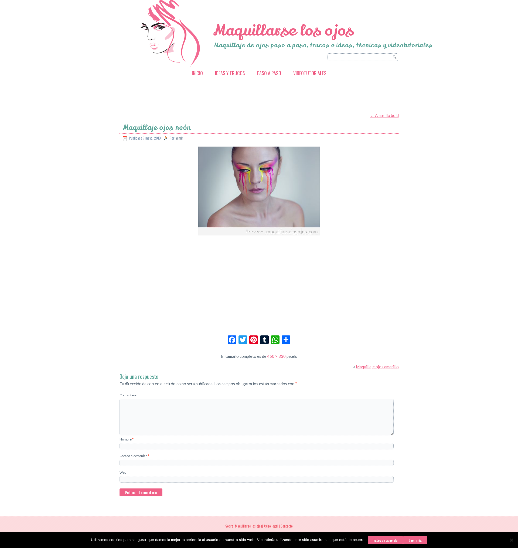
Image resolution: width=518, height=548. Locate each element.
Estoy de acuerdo (385, 540)
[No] (511, 540)
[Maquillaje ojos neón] (259, 235)
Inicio (197, 73)
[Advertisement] (218, 95)
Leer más (415, 540)
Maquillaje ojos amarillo (377, 366)
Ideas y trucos (230, 73)
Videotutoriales (309, 73)
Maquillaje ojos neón (156, 127)
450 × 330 (276, 356)
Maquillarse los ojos (283, 30)
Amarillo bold (384, 115)
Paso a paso (269, 73)
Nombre (127, 439)
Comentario (128, 395)
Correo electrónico (134, 456)
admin (179, 138)
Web (123, 472)
